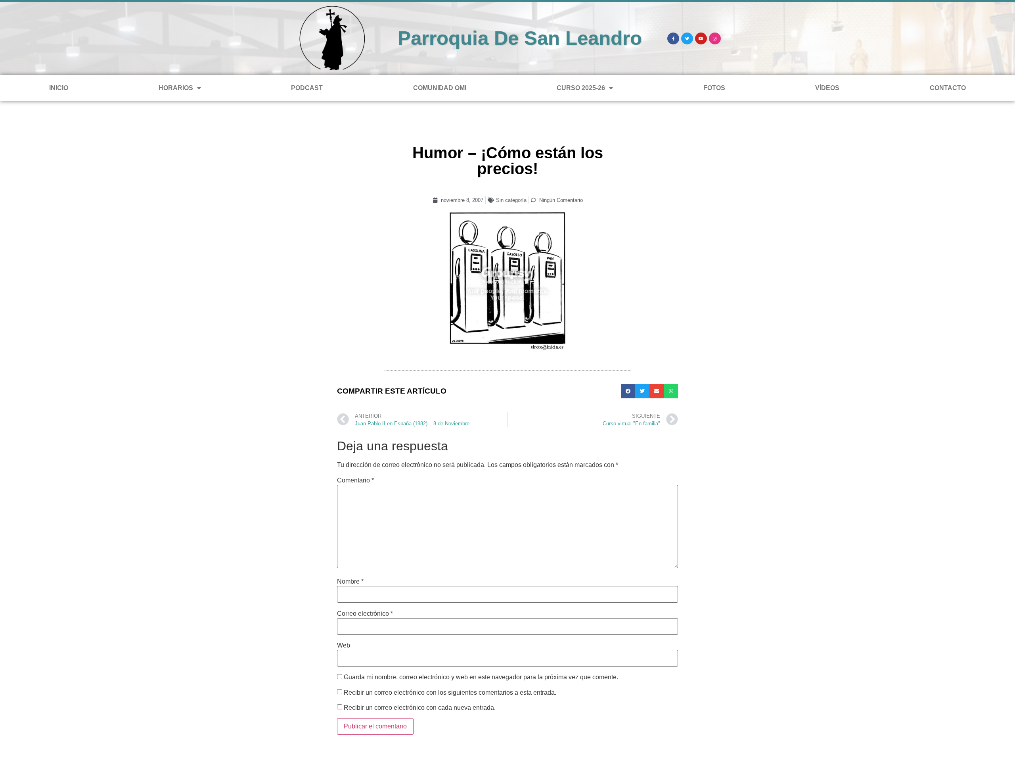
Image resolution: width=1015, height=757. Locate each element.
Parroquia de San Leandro (520, 38)
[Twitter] (687, 38)
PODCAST (307, 88)
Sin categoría (511, 200)
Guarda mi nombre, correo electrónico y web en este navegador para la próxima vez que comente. (481, 677)
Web (343, 645)
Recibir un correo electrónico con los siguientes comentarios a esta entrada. (450, 693)
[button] (628, 391)
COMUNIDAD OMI (439, 88)
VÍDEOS (827, 88)
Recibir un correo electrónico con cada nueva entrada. (420, 708)
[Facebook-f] (673, 38)
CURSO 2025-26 (581, 88)
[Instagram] (715, 38)
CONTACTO (948, 88)
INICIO (58, 88)
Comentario (355, 480)
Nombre (350, 581)
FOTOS (714, 88)
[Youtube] (701, 38)
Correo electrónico (365, 614)
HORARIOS (176, 88)
